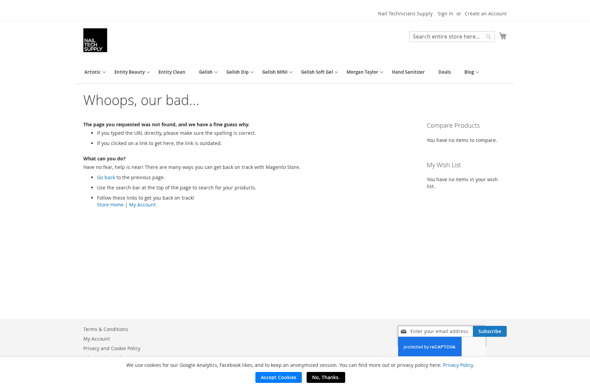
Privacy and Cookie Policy (111, 348)
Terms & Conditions (105, 329)
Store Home (110, 204)
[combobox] (452, 36)
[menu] (295, 72)
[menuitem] (92, 72)
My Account (142, 204)
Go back (106, 177)
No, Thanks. (326, 377)
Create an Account (486, 13)
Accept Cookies (278, 377)
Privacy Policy (458, 365)
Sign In (445, 13)
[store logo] (95, 40)
